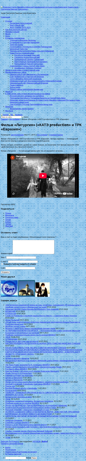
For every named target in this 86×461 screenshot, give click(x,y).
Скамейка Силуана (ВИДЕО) (17, 423)
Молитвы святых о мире (15, 326)
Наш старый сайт (17, 25)
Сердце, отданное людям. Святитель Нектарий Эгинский (29, 431)
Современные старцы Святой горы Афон (27, 66)
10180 (7, 437)
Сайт (3, 268)
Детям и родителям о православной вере (22, 70)
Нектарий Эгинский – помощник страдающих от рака (27, 410)
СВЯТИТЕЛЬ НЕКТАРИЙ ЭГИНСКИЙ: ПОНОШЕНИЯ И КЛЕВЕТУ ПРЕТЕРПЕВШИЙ (41, 416)
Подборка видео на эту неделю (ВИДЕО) (22, 403)
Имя (3, 257)
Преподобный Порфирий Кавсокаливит (30, 62)
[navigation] (43, 452)
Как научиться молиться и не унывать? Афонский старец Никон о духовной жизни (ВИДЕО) (43, 361)
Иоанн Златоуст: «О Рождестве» (18, 373)
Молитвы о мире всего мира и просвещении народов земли (30, 328)
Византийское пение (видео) (21, 109)
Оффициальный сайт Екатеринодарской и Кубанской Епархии (36, 81)
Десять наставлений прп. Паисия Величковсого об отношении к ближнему (36, 405)
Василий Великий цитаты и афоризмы (21, 388)
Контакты (9, 111)
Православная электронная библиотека (26, 89)
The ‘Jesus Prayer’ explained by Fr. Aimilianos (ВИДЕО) (27, 365)
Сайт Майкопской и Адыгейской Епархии (27, 77)
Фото (7, 36)
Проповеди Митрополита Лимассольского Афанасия (32, 51)
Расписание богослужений (21, 23)
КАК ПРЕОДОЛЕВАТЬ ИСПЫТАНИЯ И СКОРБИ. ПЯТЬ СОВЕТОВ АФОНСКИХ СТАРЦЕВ (42, 343)
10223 (7, 399)
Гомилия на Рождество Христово (19, 375)
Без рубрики (15, 119)
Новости (8, 92)
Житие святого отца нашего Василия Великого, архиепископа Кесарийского (37, 382)
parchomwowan (17, 135)
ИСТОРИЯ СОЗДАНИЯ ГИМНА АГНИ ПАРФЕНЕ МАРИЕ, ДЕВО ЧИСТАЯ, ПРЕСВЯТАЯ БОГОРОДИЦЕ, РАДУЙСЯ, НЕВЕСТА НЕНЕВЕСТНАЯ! (42, 413)
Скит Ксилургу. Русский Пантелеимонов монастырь (31, 104)
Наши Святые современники (22, 53)
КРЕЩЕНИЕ (10, 311)
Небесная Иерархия (13, 420)
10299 (7, 356)
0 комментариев (56, 135)
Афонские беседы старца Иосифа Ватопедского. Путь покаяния (32, 309)
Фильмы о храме (12, 32)
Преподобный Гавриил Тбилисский (29, 59)
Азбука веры (15, 87)
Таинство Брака (16, 45)
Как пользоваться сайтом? (16, 30)
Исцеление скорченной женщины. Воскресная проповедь (29, 401)
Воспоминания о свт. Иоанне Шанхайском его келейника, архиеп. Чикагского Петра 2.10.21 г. (43, 433)
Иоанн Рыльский (12, 320)
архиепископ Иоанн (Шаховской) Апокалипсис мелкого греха (30, 408)
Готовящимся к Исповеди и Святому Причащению (31, 47)
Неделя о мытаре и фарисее (17, 358)
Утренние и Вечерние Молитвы (23, 40)
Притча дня (10, 386)
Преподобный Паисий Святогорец (28, 64)
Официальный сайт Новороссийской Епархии (29, 83)
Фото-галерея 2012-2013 (20, 27)
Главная (4, 119)
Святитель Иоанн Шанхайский (27, 57)
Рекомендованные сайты (15, 72)
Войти (44, 441)
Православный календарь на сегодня (21, 452)
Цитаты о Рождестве (14, 380)
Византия (9, 107)
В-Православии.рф (13, 454)
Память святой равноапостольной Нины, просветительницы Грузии (33, 367)
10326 (7, 337)
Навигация (5, 17)
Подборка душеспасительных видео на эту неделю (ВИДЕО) (30, 335)
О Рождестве (10, 314)
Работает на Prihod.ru (10, 441)
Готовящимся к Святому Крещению (24, 42)
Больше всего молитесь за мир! (18, 397)
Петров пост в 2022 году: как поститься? (21, 341)
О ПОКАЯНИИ (11, 339)
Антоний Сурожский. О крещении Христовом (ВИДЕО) (28, 384)
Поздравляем (11, 390)
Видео (8, 34)
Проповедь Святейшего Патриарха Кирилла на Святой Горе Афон (38, 98)
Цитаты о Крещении (13, 378)
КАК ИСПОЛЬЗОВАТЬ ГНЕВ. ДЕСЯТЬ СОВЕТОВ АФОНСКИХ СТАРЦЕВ (35, 348)
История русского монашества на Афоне (27, 96)
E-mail (4, 262)
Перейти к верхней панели (12, 444)
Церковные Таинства (19, 49)
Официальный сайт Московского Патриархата (29, 74)
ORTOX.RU (37, 441)
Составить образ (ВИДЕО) (16, 369)
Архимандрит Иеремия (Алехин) (27, 68)
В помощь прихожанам (15, 38)
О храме (8, 21)
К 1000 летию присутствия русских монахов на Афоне (27, 94)
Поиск (28, 458)
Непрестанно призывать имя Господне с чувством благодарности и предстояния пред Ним (43, 427)
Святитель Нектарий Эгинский (27, 55)
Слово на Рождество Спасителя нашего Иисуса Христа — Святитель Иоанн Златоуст (41, 316)
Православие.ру (16, 85)
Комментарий (6, 253)
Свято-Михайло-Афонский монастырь (26, 79)
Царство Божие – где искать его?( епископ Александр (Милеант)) (32, 371)
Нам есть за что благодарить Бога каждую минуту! (26, 425)
